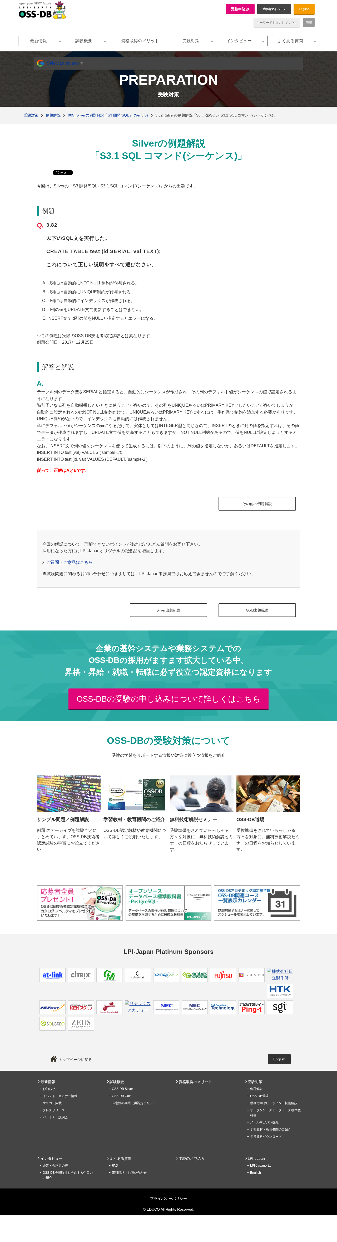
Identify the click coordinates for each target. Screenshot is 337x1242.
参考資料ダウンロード (266, 1136)
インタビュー (239, 40)
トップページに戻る (75, 1059)
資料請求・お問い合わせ (129, 1173)
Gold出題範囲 (257, 610)
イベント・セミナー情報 (60, 1096)
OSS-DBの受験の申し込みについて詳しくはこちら (169, 699)
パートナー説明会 (55, 1117)
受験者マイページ (274, 9)
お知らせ (49, 1089)
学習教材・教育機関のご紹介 (270, 1129)
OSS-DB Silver (122, 1089)
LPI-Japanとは (260, 1165)
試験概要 (83, 40)
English (304, 9)
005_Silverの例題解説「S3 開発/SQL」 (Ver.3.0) (108, 115)
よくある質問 (290, 40)
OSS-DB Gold (122, 1096)
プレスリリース (54, 1110)
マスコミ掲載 (52, 1103)
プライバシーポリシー (168, 1198)
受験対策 (190, 40)
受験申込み (240, 9)
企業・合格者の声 (55, 1165)
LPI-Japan (256, 1158)
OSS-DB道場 (259, 1096)
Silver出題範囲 (168, 610)
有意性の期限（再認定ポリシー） (135, 1103)
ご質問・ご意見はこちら (69, 562)
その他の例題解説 (257, 504)
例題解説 (53, 115)
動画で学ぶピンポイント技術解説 (274, 1103)
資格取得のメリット (140, 40)
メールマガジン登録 (264, 1122)
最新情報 (38, 40)
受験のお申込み (192, 1158)
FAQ (115, 1165)
